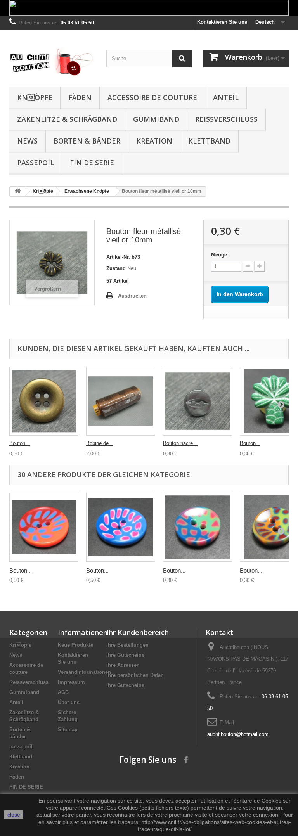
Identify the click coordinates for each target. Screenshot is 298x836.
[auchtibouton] (52, 61)
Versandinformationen (84, 672)
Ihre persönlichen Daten (135, 675)
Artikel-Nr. (118, 257)
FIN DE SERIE (92, 162)
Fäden (80, 97)
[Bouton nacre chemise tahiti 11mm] (197, 401)
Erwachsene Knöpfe (86, 191)
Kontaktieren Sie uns (222, 22)
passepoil (35, 162)
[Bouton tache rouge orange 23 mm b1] (43, 527)
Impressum (71, 682)
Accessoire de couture (152, 97)
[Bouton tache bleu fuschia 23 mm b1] (120, 527)
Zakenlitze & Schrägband (67, 119)
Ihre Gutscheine (125, 655)
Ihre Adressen (123, 665)
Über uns (69, 702)
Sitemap (68, 729)
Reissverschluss (226, 119)
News (27, 140)
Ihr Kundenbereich (137, 632)
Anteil (226, 97)
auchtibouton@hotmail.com (238, 734)
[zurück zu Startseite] (17, 191)
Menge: (220, 255)
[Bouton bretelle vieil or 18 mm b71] (43, 401)
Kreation (154, 140)
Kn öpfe (34, 97)
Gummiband (156, 119)
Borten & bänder (87, 140)
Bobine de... (99, 443)
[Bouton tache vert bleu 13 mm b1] (197, 527)
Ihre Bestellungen (127, 645)
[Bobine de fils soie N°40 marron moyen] (120, 401)
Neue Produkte (75, 645)
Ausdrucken (132, 296)
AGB (63, 692)
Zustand (116, 268)
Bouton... (19, 443)
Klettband (209, 140)
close (13, 815)
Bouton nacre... (180, 443)
